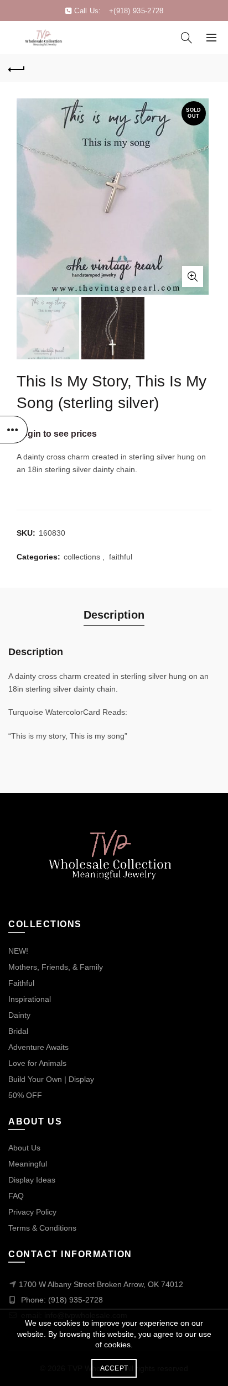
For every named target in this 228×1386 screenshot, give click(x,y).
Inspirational (29, 999)
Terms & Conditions (42, 1227)
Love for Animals (37, 1063)
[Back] (16, 68)
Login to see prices (57, 433)
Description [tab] (114, 615)
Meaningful (27, 1163)
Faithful (21, 983)
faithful (120, 556)
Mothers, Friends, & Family (55, 967)
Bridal (18, 1031)
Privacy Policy (32, 1211)
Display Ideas (31, 1179)
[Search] (186, 37)
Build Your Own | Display (51, 1079)
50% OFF (25, 1095)
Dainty (19, 1015)
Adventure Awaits (38, 1047)
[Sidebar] (14, 429)
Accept (114, 1368)
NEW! (18, 950)
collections (82, 556)
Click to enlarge (192, 276)
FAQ (16, 1195)
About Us (24, 1147)
